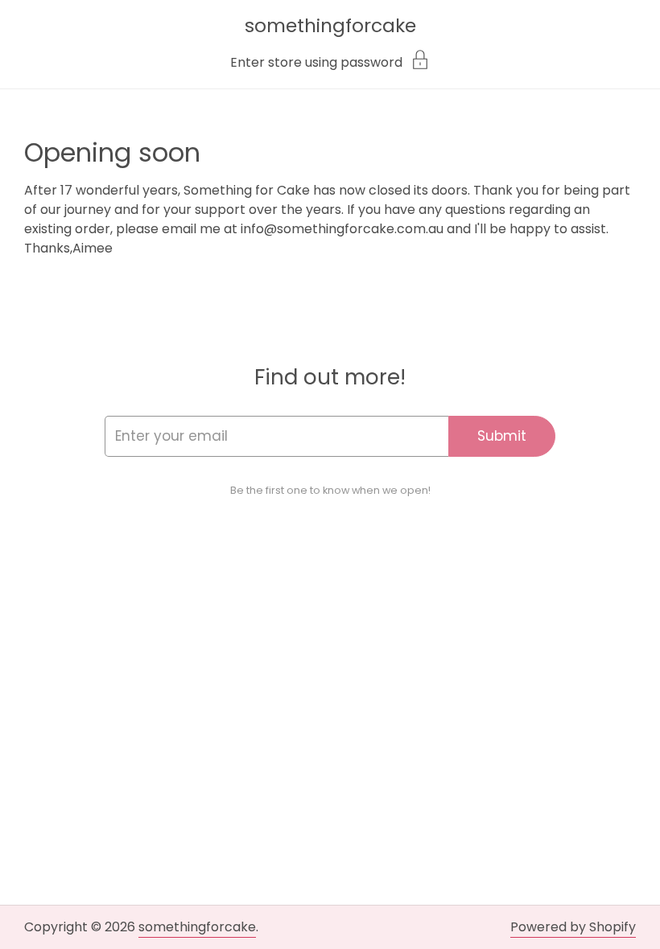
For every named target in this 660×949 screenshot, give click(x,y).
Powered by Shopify (573, 927)
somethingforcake (330, 25)
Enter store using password (316, 61)
